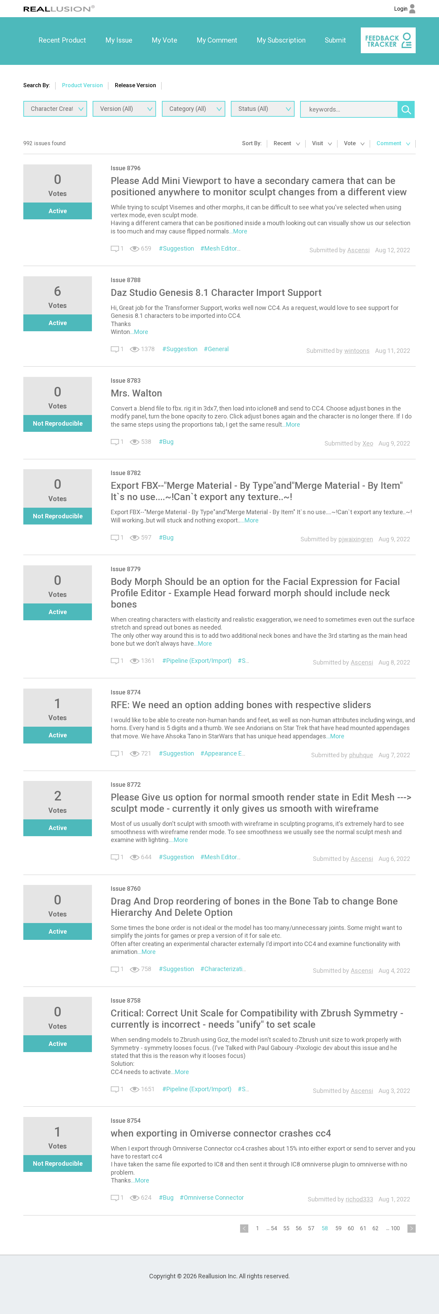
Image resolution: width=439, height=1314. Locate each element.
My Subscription (281, 40)
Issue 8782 (126, 472)
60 (351, 1228)
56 (299, 1228)
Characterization (226, 968)
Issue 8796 (126, 168)
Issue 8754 (126, 1120)
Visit (318, 143)
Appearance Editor (229, 753)
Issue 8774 (126, 692)
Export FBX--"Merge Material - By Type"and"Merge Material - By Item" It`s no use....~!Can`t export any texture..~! (257, 491)
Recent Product (62, 40)
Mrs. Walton (136, 393)
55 (286, 1228)
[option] (62, 40)
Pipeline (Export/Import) (199, 660)
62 (375, 1228)
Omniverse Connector (214, 1197)
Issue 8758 (126, 1000)
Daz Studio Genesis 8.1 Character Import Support (216, 292)
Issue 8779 (126, 569)
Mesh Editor (220, 248)
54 (274, 1228)
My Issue (118, 40)
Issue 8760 (126, 888)
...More (238, 231)
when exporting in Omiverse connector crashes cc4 (221, 1133)
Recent (283, 143)
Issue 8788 (126, 280)
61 (363, 1228)
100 (395, 1228)
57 (311, 1228)
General (218, 349)
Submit (335, 40)
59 (338, 1228)
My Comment (217, 40)
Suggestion (178, 248)
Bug (168, 441)
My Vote (164, 40)
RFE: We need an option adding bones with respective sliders (241, 705)
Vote (350, 143)
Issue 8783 (126, 380)
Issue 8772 (126, 784)
